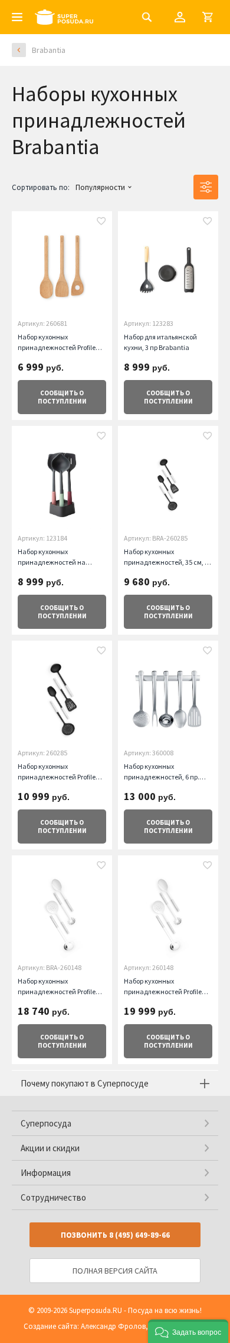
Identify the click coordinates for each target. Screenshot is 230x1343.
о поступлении (62, 397)
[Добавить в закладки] (101, 222)
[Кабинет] (179, 17)
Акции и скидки (50, 1148)
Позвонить (115, 1235)
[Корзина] (207, 17)
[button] (188, 1331)
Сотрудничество (53, 1197)
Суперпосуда (46, 1123)
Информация (46, 1172)
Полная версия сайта (115, 1270)
